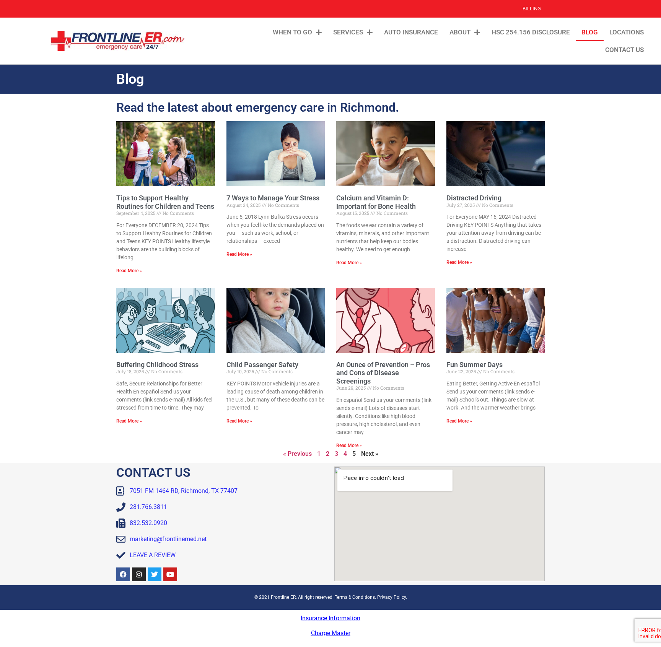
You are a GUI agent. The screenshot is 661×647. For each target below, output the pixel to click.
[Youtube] (170, 574)
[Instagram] (139, 574)
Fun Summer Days (474, 365)
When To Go (292, 32)
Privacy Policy (391, 597)
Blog (589, 32)
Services (348, 32)
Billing (532, 8)
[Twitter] (154, 574)
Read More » (129, 270)
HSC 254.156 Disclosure (531, 32)
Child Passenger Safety (262, 365)
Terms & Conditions (355, 597)
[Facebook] (123, 574)
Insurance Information (330, 618)
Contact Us (624, 50)
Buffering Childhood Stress (157, 365)
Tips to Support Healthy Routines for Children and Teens (165, 202)
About (460, 32)
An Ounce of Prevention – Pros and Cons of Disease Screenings (383, 373)
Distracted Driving (473, 198)
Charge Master (330, 633)
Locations (626, 32)
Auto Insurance (411, 32)
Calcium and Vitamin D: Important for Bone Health (376, 202)
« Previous (297, 453)
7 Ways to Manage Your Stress (272, 198)
